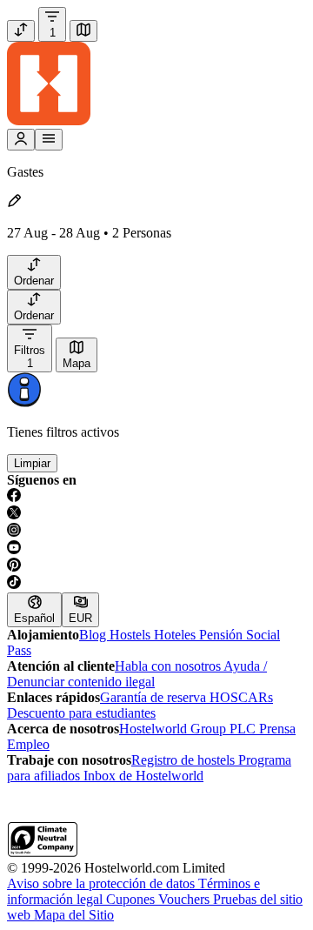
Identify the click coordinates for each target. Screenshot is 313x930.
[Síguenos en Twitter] (156, 514)
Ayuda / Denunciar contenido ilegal (137, 674)
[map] (83, 31)
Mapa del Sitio (74, 914)
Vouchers (185, 899)
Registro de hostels (184, 760)
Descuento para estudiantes (81, 713)
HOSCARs (241, 697)
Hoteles (176, 634)
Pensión (222, 634)
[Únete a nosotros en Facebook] (156, 496)
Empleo (28, 744)
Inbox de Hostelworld (143, 775)
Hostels (132, 634)
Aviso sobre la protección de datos (102, 883)
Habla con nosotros (169, 666)
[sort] (21, 31)
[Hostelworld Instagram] (156, 531)
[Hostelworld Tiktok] (156, 583)
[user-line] (21, 140)
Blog (94, 634)
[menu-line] (49, 140)
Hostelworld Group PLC (189, 728)
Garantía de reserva (155, 697)
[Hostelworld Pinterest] (156, 566)
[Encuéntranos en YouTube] (156, 549)
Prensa (277, 728)
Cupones (132, 899)
